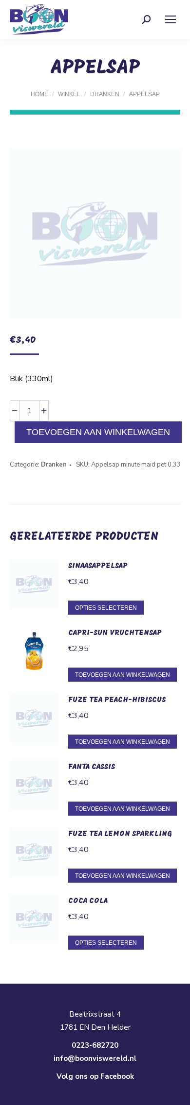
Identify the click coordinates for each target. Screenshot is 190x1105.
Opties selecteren (106, 607)
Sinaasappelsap (98, 566)
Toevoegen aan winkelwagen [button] (122, 674)
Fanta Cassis (91, 767)
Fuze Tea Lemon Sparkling (120, 834)
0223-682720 (95, 1045)
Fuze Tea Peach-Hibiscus (117, 700)
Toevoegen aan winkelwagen (98, 432)
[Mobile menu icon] (170, 19)
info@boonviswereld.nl (95, 1058)
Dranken (54, 464)
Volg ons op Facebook (95, 1076)
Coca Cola (88, 901)
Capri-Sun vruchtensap (115, 633)
